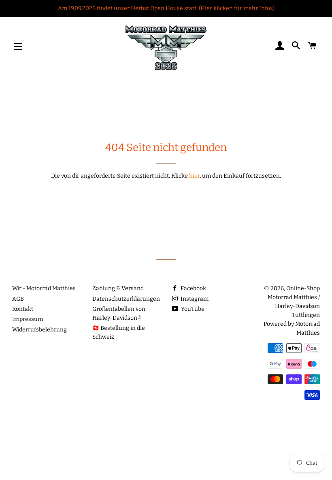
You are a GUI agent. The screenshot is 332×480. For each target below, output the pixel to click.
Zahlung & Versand (118, 288)
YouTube (192, 309)
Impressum (27, 319)
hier (194, 175)
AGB (18, 298)
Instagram (194, 298)
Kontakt (22, 309)
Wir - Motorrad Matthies (44, 288)
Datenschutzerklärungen (126, 298)
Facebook (192, 288)
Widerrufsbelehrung (39, 329)
